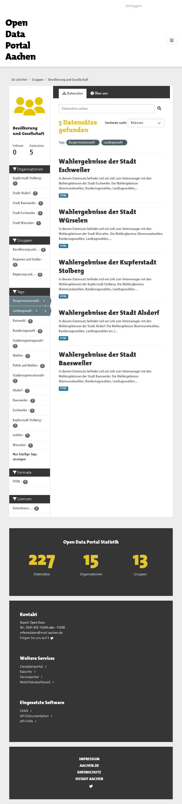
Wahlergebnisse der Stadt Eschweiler (97, 165)
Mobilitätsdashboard (35, 682)
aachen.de (89, 765)
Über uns (101, 93)
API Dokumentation (35, 716)
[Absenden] (159, 108)
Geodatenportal (32, 666)
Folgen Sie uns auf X (35, 638)
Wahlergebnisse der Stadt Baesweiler (97, 358)
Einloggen (133, 6)
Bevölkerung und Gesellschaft (68, 79)
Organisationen (91, 574)
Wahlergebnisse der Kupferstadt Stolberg (107, 266)
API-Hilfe (27, 721)
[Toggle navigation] (172, 40)
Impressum (89, 758)
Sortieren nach (115, 123)
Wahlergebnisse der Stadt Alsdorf (109, 312)
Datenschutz (89, 772)
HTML (63, 195)
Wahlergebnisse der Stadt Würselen (97, 216)
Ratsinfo (26, 672)
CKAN (24, 711)
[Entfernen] (96, 142)
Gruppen (38, 79)
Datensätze (74, 93)
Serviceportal (30, 677)
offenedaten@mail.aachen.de (41, 632)
